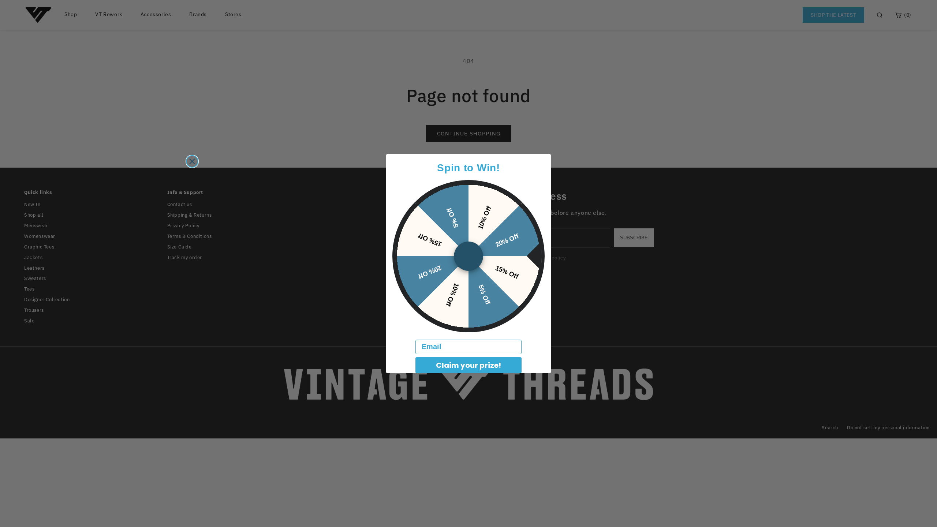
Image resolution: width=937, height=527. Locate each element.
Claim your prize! (468, 365)
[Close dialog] (192, 161)
